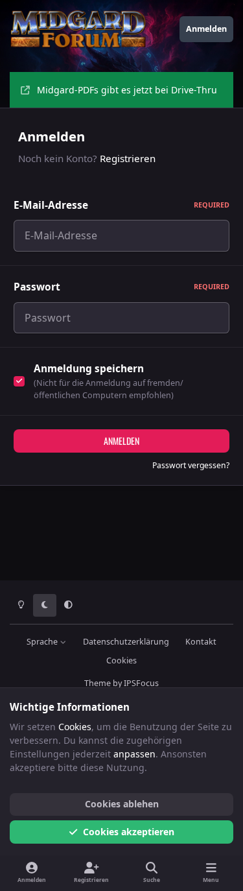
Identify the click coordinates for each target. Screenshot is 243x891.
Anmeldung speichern (89, 368)
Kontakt (200, 641)
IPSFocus (141, 683)
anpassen (134, 754)
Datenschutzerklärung (126, 641)
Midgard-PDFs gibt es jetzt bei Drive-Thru (127, 90)
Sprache (43, 641)
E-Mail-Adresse (121, 205)
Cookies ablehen (122, 804)
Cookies (121, 660)
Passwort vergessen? (190, 465)
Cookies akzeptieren (128, 832)
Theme (97, 683)
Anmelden (121, 440)
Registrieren (128, 158)
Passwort (121, 287)
